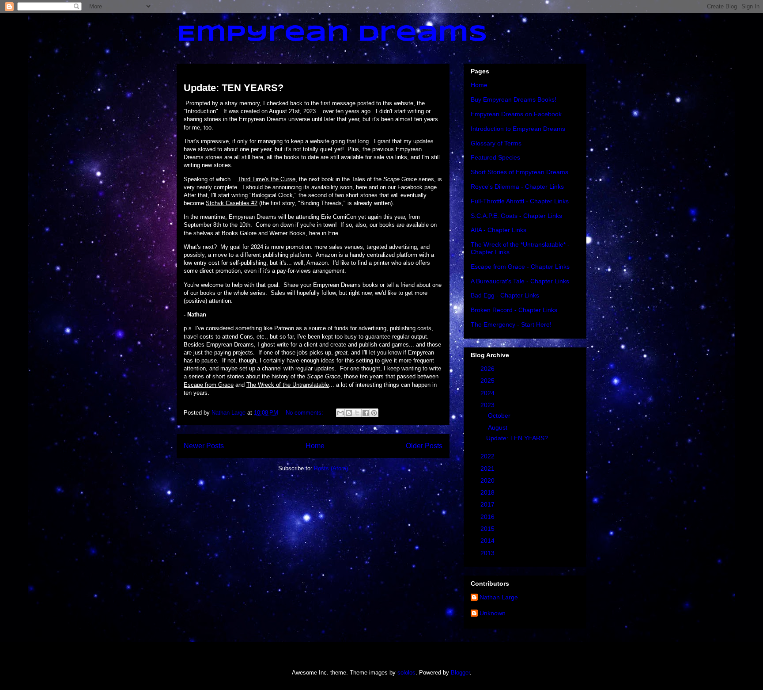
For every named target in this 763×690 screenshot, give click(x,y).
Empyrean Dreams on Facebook (516, 114)
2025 (488, 380)
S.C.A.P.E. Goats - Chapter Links (516, 215)
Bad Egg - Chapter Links (505, 295)
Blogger (460, 672)
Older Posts (424, 446)
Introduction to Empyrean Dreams (518, 128)
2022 (488, 456)
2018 (488, 492)
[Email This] (340, 412)
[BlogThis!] (348, 412)
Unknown (493, 613)
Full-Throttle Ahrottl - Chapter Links (520, 201)
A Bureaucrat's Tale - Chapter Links (520, 281)
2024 (488, 392)
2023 (488, 404)
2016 (488, 516)
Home (315, 446)
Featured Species (495, 157)
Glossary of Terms (496, 143)
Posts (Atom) (331, 468)
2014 (488, 540)
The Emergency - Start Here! (511, 324)
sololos (406, 672)
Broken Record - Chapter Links (514, 309)
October (500, 415)
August (498, 427)
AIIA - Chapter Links (498, 229)
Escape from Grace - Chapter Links (520, 266)
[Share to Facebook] (365, 412)
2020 (488, 480)
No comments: (305, 412)
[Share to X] (357, 412)
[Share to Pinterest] (374, 412)
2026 (488, 368)
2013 (488, 553)
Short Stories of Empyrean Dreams (519, 171)
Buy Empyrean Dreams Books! (513, 99)
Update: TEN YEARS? (233, 87)
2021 (488, 468)
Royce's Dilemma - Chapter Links (517, 186)
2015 (488, 528)
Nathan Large (499, 597)
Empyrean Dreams (332, 34)
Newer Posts (204, 446)
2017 (488, 504)
